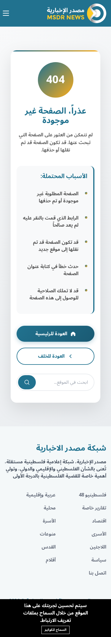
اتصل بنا (97, 573)
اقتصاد (99, 521)
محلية (50, 508)
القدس (48, 547)
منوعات (48, 534)
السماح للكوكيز (55, 629)
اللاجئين (98, 547)
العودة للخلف (51, 356)
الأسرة (49, 521)
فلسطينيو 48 (92, 495)
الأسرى (98, 534)
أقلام (51, 560)
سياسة (98, 560)
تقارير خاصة (94, 508)
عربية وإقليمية (41, 495)
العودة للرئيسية (51, 334)
